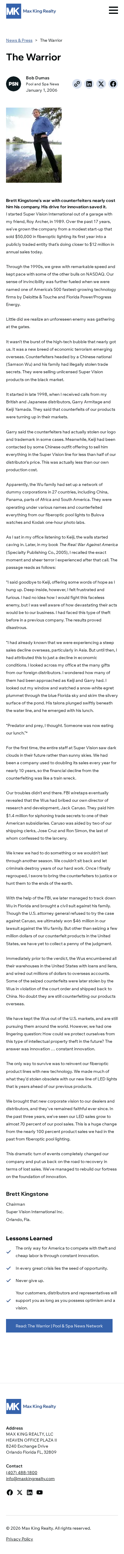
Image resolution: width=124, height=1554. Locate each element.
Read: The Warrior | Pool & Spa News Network (59, 1326)
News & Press (19, 40)
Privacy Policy (19, 1539)
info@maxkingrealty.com (30, 1478)
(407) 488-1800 (21, 1472)
